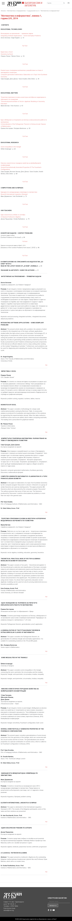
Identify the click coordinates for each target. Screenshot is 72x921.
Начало (3, 11)
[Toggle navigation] (4, 2)
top (46, 365)
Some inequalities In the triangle (11, 147)
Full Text (24, 46)
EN (68, 3)
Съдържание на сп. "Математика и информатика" (43, 11)
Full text (24, 241)
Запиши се (52, 905)
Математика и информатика (16, 11)
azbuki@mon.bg (9, 910)
